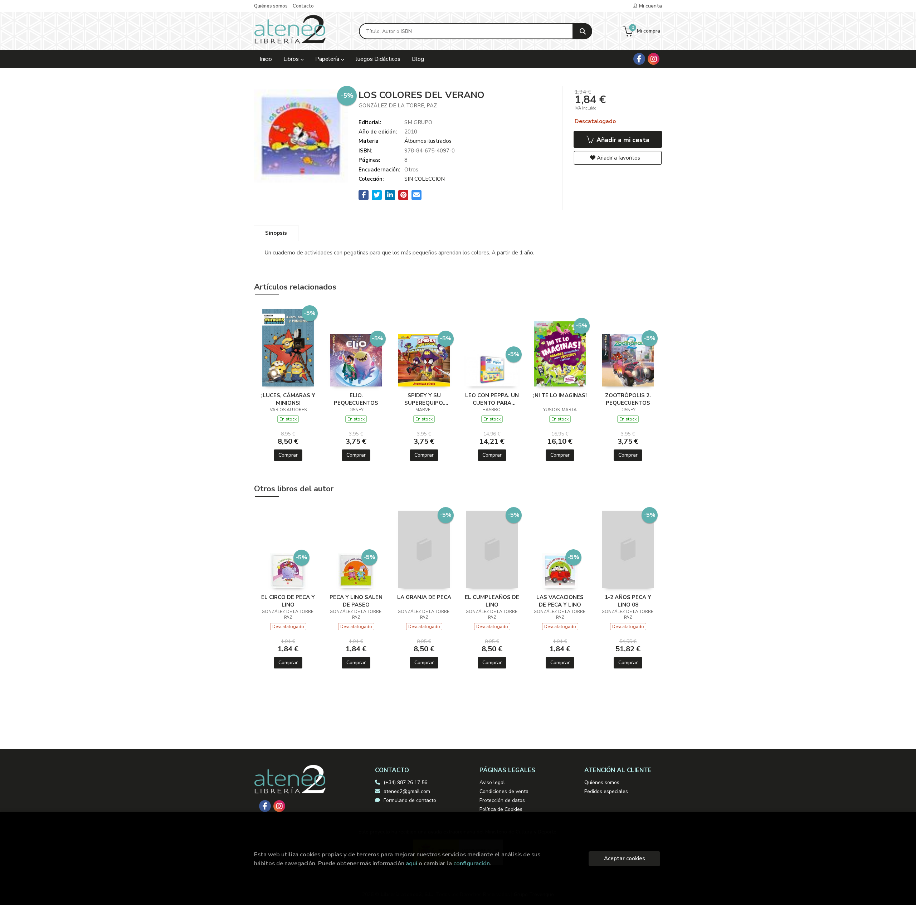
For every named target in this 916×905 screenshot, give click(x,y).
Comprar (288, 455)
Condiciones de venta (503, 791)
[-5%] (288, 347)
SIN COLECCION (424, 179)
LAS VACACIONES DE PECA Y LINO (560, 601)
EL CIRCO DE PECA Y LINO (288, 601)
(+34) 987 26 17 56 (405, 782)
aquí (411, 863)
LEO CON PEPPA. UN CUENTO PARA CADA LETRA (492, 399)
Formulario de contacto (410, 800)
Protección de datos (502, 800)
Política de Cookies (500, 809)
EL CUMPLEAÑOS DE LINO (492, 601)
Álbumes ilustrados (428, 141)
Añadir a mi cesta (622, 140)
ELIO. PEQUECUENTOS (356, 399)
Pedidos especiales (606, 791)
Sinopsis (276, 233)
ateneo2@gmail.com (407, 791)
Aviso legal (492, 782)
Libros (291, 59)
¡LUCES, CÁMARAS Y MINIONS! (288, 399)
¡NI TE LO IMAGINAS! (560, 395)
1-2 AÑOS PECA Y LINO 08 (628, 601)
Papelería (328, 59)
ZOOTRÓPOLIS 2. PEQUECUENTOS (628, 399)
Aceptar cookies (624, 858)
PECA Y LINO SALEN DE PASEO (356, 601)
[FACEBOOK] (639, 59)
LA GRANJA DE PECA (424, 597)
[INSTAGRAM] (653, 59)
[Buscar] (582, 31)
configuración (471, 863)
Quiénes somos (271, 6)
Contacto (303, 6)
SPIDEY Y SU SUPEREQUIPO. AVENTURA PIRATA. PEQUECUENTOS (424, 399)
